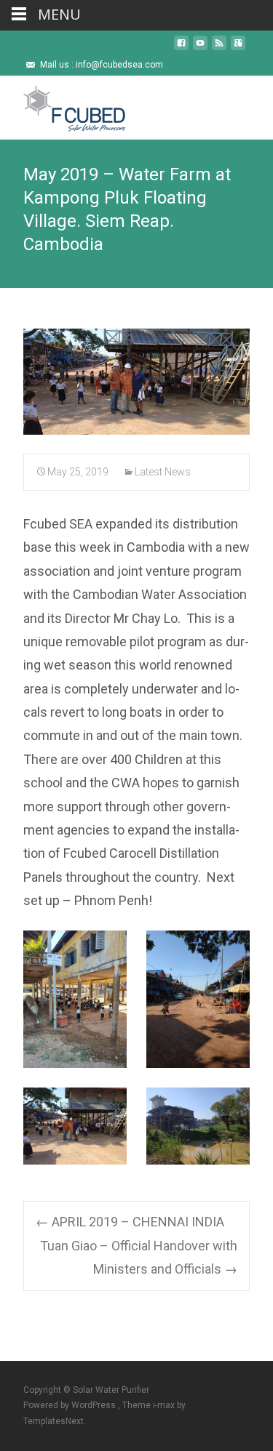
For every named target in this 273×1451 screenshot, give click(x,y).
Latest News (163, 472)
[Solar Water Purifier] (63, 105)
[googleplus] (238, 48)
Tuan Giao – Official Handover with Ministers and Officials (138, 1257)
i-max (165, 1405)
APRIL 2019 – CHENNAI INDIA (130, 1221)
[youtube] (200, 48)
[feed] (219, 48)
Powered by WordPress (70, 1405)
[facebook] (181, 48)
